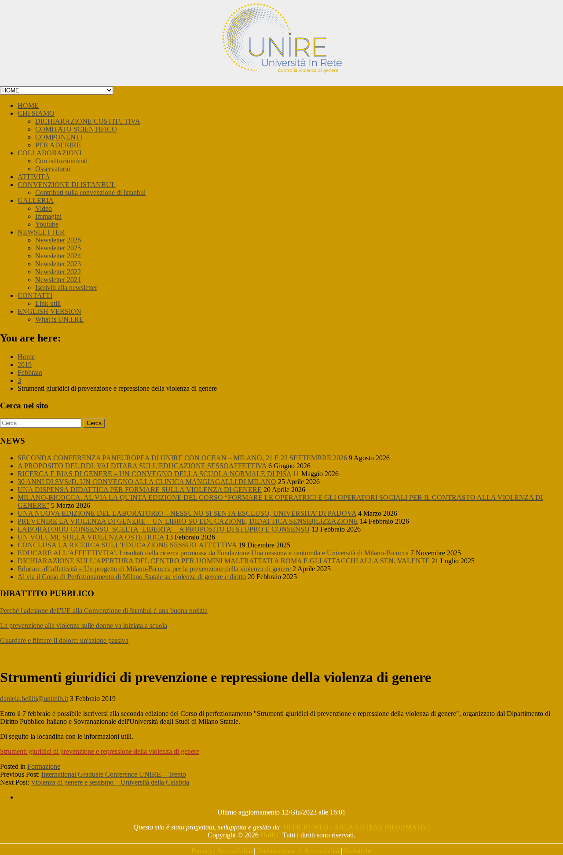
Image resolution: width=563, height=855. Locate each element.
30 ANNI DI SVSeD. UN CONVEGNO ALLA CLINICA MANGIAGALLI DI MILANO (147, 481)
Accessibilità (235, 851)
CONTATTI (35, 295)
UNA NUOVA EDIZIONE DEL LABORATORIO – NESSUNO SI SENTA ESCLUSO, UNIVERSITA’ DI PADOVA (187, 513)
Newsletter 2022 (58, 271)
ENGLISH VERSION (49, 311)
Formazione (43, 766)
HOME (28, 105)
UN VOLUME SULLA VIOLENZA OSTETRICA (91, 537)
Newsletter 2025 (58, 248)
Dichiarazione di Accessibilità (298, 851)
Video (43, 208)
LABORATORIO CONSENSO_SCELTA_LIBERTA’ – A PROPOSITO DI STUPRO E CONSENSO (164, 529)
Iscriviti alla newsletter (66, 287)
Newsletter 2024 (58, 256)
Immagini (48, 216)
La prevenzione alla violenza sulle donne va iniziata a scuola (83, 625)
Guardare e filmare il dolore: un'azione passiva (64, 640)
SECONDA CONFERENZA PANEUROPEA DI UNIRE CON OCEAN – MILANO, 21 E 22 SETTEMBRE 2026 (182, 458)
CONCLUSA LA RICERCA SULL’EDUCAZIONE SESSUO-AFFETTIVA (127, 545)
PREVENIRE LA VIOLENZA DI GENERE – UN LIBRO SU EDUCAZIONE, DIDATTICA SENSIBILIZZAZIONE (188, 521)
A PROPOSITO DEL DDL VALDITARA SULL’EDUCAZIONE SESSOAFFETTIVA (142, 466)
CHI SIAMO (36, 113)
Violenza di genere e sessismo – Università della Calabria (110, 782)
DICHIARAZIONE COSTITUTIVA (87, 121)
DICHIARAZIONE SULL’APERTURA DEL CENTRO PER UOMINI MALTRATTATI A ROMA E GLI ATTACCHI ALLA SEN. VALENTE (224, 561)
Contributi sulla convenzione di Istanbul (90, 192)
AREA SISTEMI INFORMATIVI (382, 827)
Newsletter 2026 (58, 240)
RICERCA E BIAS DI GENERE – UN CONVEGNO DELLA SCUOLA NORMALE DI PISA (154, 473)
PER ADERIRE (58, 145)
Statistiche (358, 851)
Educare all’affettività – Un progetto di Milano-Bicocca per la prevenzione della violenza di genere (154, 568)
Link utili (48, 303)
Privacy (202, 851)
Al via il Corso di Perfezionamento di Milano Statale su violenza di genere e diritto (132, 576)
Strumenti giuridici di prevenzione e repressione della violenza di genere (99, 751)
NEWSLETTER (41, 232)
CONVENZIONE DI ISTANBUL (67, 184)
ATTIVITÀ (34, 176)
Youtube (46, 224)
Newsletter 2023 (58, 264)
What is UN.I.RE (59, 319)
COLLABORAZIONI (49, 153)
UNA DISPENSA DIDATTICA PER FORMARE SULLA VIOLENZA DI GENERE (140, 489)
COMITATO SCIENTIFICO (76, 129)
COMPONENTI (58, 137)
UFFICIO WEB (306, 827)
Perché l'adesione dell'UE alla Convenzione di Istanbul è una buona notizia (104, 610)
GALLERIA (36, 200)
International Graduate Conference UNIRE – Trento (113, 774)
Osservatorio (52, 168)
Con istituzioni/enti (61, 161)
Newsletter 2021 (58, 279)
